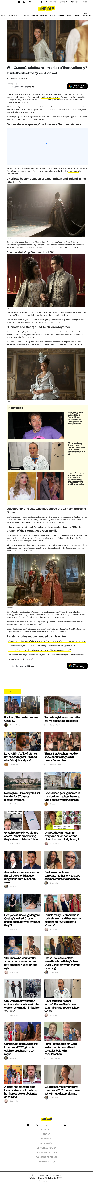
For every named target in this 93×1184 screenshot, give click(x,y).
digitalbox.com (48, 1181)
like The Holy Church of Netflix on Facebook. (48, 631)
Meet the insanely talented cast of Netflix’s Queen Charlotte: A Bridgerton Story (41, 646)
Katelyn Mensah (19, 87)
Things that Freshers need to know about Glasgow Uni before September (61, 757)
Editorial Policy (47, 1148)
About (46, 1134)
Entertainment (14, 15)
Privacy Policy (46, 1162)
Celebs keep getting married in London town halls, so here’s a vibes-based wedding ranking (62, 796)
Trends (26, 15)
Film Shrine (87, 15)
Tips (85, 2)
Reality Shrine (73, 15)
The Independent (51, 612)
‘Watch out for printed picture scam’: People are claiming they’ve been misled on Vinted (21, 836)
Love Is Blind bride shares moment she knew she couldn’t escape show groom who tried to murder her (76, 478)
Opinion (53, 15)
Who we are (51, 2)
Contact (63, 2)
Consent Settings (47, 1157)
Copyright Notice (46, 1152)
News (3, 15)
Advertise (75, 2)
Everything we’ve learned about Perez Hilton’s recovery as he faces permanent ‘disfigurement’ (75, 418)
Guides (61, 15)
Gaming (34, 15)
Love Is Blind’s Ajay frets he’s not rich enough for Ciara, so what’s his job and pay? (20, 757)
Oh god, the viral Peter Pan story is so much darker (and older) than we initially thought (61, 836)
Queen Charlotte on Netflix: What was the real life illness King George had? (39, 650)
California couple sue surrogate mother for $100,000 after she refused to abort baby (62, 876)
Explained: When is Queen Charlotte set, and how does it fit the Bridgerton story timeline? (46, 655)
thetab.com (42, 1175)
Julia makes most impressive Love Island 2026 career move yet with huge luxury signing (62, 1090)
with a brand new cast (50, 97)
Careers (46, 1139)
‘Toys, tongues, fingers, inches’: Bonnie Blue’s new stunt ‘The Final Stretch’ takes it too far (76, 448)
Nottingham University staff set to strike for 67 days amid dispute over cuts (22, 796)
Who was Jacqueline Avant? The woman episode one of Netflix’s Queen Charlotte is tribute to (47, 641)
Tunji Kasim (73, 171)
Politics (43, 15)
